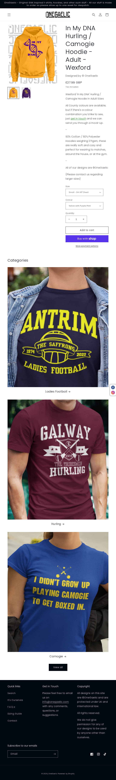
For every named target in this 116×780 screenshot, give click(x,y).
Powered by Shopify (66, 774)
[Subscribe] (54, 754)
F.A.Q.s (11, 706)
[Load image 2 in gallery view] (26, 93)
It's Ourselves (15, 700)
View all (58, 667)
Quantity (70, 213)
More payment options (87, 246)
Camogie (56, 656)
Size (68, 186)
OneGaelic (52, 774)
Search (12, 693)
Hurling (56, 524)
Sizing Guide (15, 713)
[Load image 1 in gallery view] (13, 93)
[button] (9, 14)
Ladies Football (56, 391)
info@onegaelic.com (55, 702)
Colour (69, 199)
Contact (12, 720)
